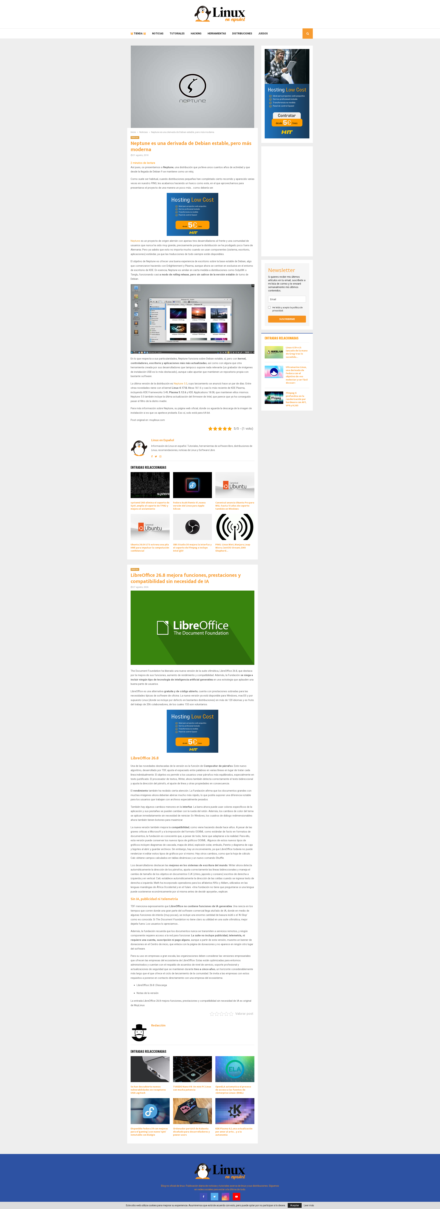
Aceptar (294, 1205)
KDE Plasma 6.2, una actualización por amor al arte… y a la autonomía (233, 1132)
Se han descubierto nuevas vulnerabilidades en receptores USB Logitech (148, 1090)
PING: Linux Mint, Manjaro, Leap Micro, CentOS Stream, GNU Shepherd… (232, 548)
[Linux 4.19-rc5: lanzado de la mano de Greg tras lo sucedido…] (274, 352)
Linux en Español (162, 440)
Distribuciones (242, 33)
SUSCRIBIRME (287, 319)
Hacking (196, 33)
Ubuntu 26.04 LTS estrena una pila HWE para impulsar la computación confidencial (150, 548)
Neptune (135, 240)
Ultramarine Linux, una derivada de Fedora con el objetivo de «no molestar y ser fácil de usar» (297, 375)
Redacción (158, 1026)
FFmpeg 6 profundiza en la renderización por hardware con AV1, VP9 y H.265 (296, 399)
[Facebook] (203, 1196)
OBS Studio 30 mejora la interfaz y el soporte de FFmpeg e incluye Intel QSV (192, 548)
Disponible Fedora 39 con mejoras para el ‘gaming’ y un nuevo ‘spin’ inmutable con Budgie (149, 1132)
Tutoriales (177, 33)
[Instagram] (225, 1196)
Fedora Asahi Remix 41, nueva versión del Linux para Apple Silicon (189, 506)
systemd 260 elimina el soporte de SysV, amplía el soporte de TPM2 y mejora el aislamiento (150, 506)
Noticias (157, 33)
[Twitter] (214, 1196)
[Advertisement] (287, 201)
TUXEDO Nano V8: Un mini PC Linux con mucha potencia (192, 1088)
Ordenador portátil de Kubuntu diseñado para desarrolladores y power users (191, 1132)
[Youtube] (236, 1196)
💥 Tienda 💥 (138, 33)
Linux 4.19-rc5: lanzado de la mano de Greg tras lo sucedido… (296, 352)
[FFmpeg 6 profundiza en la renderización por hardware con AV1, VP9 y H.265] (274, 397)
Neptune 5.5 (180, 383)
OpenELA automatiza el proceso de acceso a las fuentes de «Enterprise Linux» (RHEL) (233, 1090)
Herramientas (217, 33)
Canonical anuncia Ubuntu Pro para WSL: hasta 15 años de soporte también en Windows (234, 506)
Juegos (263, 33)
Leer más (309, 1205)
